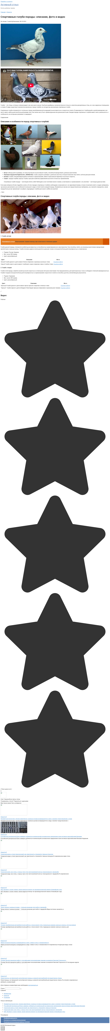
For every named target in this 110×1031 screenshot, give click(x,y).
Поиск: (3, 988)
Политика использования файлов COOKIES (17, 1022)
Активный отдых (10, 4)
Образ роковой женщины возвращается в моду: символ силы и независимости (25, 942)
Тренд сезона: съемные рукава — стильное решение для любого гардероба (23, 907)
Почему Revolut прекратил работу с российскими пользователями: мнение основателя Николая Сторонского (33, 960)
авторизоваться (33, 985)
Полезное (7, 997)
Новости (6, 995)
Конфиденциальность (10, 1018)
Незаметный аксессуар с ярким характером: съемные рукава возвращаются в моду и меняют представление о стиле (36, 819)
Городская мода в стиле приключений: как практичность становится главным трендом (27, 854)
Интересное (7, 993)
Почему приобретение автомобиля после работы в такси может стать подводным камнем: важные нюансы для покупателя (38, 925)
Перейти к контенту (6, 1)
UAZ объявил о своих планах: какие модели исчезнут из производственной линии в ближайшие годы (31, 889)
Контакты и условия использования (15, 1020)
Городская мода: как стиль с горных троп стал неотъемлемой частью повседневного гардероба (30, 872)
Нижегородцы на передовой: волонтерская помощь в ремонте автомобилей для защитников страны (31, 978)
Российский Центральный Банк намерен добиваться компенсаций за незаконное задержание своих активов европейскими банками (41, 836)
